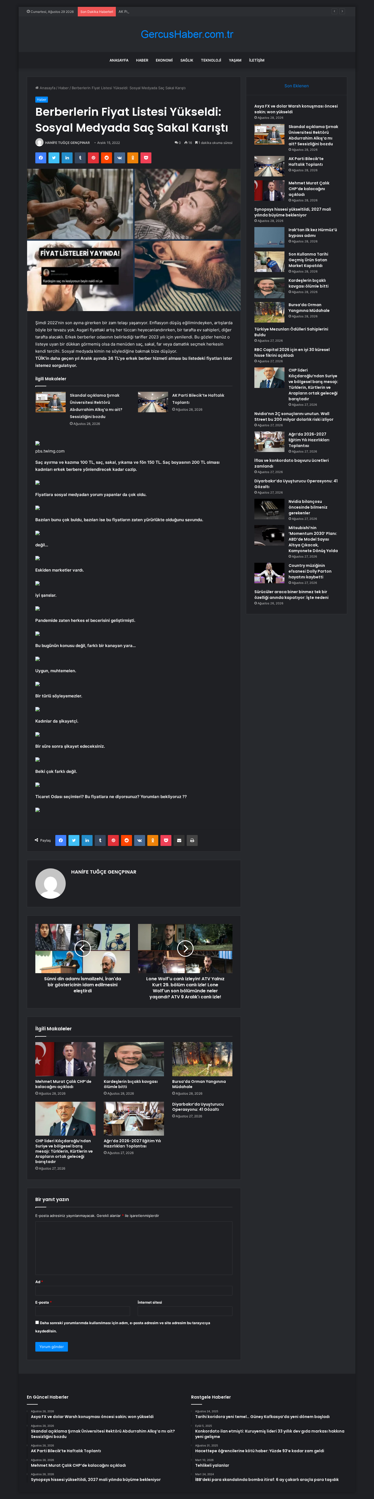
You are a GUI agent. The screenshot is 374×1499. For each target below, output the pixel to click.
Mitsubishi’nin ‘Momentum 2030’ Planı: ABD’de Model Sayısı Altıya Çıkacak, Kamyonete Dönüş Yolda (313, 539)
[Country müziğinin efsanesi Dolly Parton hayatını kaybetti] (269, 573)
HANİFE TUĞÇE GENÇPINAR (67, 143)
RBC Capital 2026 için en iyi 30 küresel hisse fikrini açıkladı (292, 352)
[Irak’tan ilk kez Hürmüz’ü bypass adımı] (269, 237)
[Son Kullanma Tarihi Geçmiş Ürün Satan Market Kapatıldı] (269, 261)
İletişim (256, 60)
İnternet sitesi (150, 1302)
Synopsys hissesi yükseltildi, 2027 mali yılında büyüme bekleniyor (292, 212)
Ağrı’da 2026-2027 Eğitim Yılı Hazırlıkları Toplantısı (132, 1143)
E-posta (43, 1302)
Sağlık (186, 60)
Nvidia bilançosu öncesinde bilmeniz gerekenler (308, 507)
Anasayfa (119, 60)
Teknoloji (211, 60)
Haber (142, 60)
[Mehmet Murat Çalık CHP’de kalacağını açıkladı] (65, 1059)
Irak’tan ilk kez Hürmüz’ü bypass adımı (313, 232)
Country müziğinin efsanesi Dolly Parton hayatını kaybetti (310, 571)
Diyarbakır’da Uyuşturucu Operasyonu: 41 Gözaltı (198, 1106)
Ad (39, 1282)
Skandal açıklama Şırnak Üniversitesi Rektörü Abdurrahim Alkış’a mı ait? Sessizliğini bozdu (313, 135)
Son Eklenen (296, 85)
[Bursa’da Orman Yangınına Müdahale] (202, 1059)
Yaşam (235, 60)
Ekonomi (164, 60)
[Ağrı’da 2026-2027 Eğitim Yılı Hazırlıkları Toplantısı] (134, 1119)
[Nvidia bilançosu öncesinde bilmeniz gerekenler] (269, 509)
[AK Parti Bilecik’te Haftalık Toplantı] (153, 402)
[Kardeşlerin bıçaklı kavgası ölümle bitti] (134, 1059)
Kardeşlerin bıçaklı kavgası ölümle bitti (131, 1084)
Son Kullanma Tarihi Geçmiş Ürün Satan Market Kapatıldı (308, 259)
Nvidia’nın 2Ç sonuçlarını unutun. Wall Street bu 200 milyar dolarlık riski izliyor (293, 416)
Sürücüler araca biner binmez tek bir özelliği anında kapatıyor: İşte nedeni (291, 594)
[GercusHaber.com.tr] (187, 34)
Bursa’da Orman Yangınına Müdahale (199, 1084)
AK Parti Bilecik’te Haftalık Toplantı (147, 11)
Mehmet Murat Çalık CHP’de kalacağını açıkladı (63, 1084)
